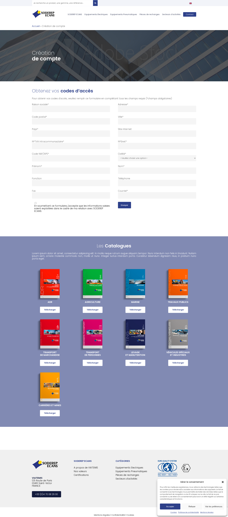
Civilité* (122, 153)
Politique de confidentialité (188, 512)
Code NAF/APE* (40, 153)
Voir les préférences (213, 506)
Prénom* (37, 166)
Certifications (81, 475)
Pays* (35, 129)
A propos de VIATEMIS (86, 467)
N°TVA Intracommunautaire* (48, 141)
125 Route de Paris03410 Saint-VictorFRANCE (42, 483)
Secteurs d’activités (126, 478)
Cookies (173, 512)
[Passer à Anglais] (190, 3)
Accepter (170, 506)
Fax (34, 190)
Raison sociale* (40, 104)
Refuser (192, 506)
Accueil (36, 26)
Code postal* (39, 116)
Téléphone (124, 178)
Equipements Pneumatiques (131, 471)
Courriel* (123, 190)
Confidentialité (118, 515)
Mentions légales (206, 512)
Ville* (120, 116)
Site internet (125, 129)
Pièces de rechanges (127, 475)
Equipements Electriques (129, 467)
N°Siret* (122, 141)
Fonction (37, 178)
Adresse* (123, 104)
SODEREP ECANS (83, 461)
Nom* (121, 166)
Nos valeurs (80, 471)
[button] (222, 482)
